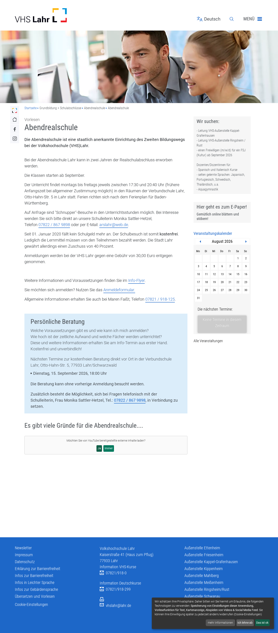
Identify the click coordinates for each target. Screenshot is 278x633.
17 (198, 282)
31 (198, 298)
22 (237, 282)
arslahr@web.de (113, 224)
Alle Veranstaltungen (208, 341)
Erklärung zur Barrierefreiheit (37, 568)
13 (222, 274)
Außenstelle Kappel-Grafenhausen (211, 561)
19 (214, 282)
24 (198, 290)
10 (198, 274)
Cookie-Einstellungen (31, 604)
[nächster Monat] (246, 241)
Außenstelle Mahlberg (201, 575)
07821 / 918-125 (160, 299)
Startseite (30, 108)
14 (230, 274)
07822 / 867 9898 (54, 224)
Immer (109, 448)
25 (206, 290)
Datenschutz (25, 561)
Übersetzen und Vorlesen (35, 596)
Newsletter (23, 547)
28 (230, 290)
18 (206, 282)
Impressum (24, 554)
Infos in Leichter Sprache (34, 582)
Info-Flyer (136, 280)
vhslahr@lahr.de (118, 605)
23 (245, 282)
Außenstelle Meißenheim (203, 582)
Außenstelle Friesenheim (203, 554)
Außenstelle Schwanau (202, 596)
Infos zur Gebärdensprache (36, 589)
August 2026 (222, 241)
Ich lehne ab (245, 622)
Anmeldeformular (118, 289)
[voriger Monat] (200, 241)
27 (222, 290)
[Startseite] (54, 15)
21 (230, 282)
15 (237, 274)
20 (222, 282)
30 (245, 290)
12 (214, 274)
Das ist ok (262, 622)
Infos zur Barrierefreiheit (34, 575)
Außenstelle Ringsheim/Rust (206, 589)
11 (206, 274)
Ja (99, 448)
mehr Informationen (220, 622)
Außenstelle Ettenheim (202, 547)
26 (214, 290)
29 (237, 290)
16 (245, 274)
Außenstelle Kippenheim (203, 568)
